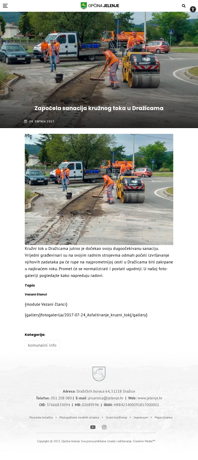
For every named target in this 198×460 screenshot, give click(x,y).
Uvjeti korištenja (116, 417)
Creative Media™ (144, 441)
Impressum (141, 417)
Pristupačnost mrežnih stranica (79, 417)
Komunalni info (42, 345)
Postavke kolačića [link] (41, 417)
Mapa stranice (163, 417)
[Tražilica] (183, 6)
